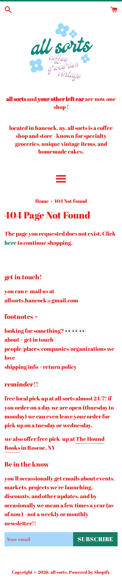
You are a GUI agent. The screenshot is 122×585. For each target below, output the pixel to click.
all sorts (58, 572)
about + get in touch (29, 339)
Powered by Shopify (89, 572)
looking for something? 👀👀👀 (45, 331)
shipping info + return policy (40, 367)
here (10, 243)
